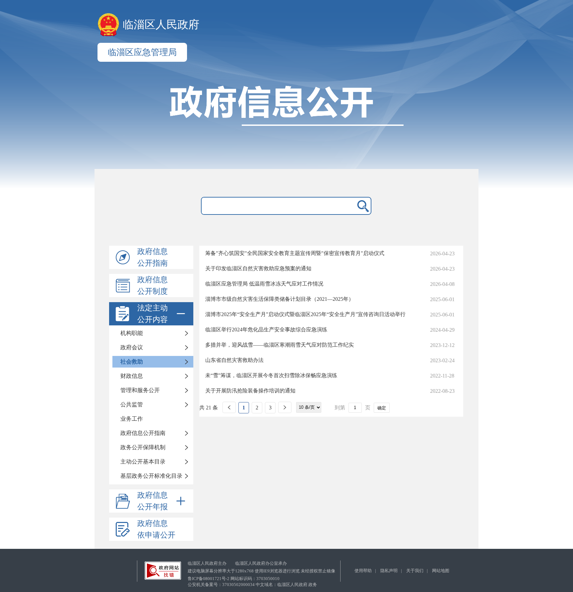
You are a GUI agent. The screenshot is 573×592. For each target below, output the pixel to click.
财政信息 (131, 376)
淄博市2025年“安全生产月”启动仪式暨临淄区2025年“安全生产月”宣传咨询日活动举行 (305, 314)
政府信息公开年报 (152, 501)
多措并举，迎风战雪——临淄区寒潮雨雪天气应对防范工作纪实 (279, 345)
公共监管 (131, 404)
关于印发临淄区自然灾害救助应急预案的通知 (258, 268)
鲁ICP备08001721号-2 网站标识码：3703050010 (234, 578)
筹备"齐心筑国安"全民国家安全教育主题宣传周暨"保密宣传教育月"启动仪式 (294, 253)
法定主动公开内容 (152, 314)
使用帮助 (363, 570)
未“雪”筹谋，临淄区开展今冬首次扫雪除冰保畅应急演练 (271, 375)
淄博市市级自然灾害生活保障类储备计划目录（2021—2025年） (279, 299)
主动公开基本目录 (142, 462)
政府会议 (131, 347)
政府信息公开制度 (152, 286)
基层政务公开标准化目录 (151, 476)
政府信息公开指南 (152, 257)
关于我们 (414, 570)
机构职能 (131, 333)
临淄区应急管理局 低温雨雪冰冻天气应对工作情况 (264, 284)
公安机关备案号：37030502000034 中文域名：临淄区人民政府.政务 (252, 584)
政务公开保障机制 (142, 447)
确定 (381, 407)
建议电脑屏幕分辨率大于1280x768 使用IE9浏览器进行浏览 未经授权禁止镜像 (261, 570)
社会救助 (131, 362)
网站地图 (440, 570)
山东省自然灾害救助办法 (234, 360)
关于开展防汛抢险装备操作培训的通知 (250, 390)
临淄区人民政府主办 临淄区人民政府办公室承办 (237, 563)
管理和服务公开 (140, 390)
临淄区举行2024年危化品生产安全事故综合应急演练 (266, 329)
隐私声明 (389, 570)
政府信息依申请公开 (156, 529)
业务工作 (131, 419)
